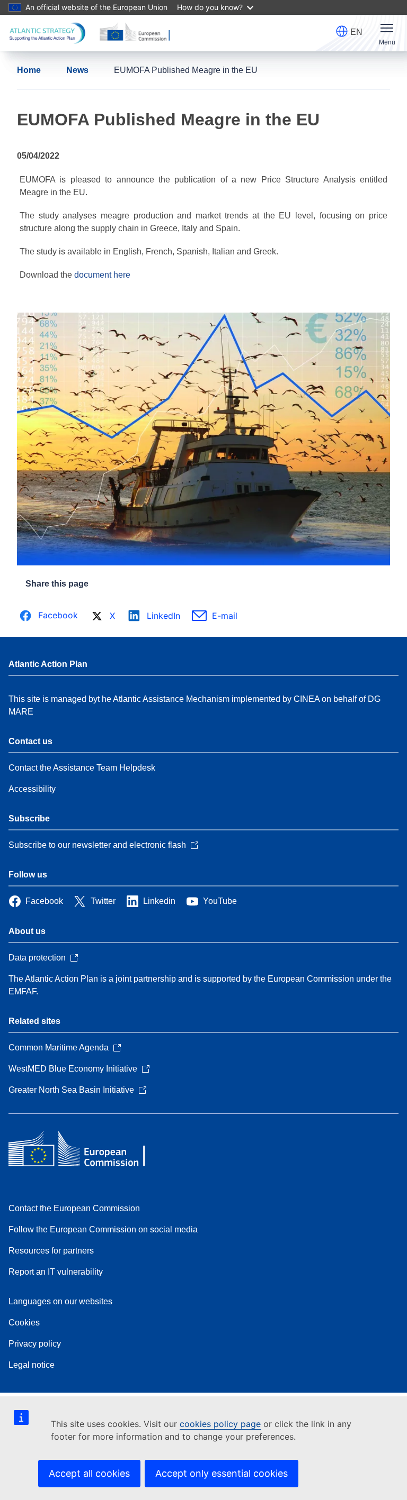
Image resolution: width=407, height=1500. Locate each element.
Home (29, 70)
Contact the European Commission (74, 1208)
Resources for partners (51, 1250)
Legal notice (31, 1364)
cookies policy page (220, 1424)
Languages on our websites (60, 1301)
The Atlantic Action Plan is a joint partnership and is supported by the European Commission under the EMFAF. (200, 985)
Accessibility (32, 788)
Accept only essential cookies (221, 1473)
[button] (341, 31)
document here (102, 274)
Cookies (24, 1322)
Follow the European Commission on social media (103, 1229)
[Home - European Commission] (85, 1150)
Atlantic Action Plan (47, 664)
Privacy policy (34, 1343)
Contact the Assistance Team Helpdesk (81, 767)
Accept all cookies (89, 1473)
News (77, 70)
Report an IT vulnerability (55, 1271)
